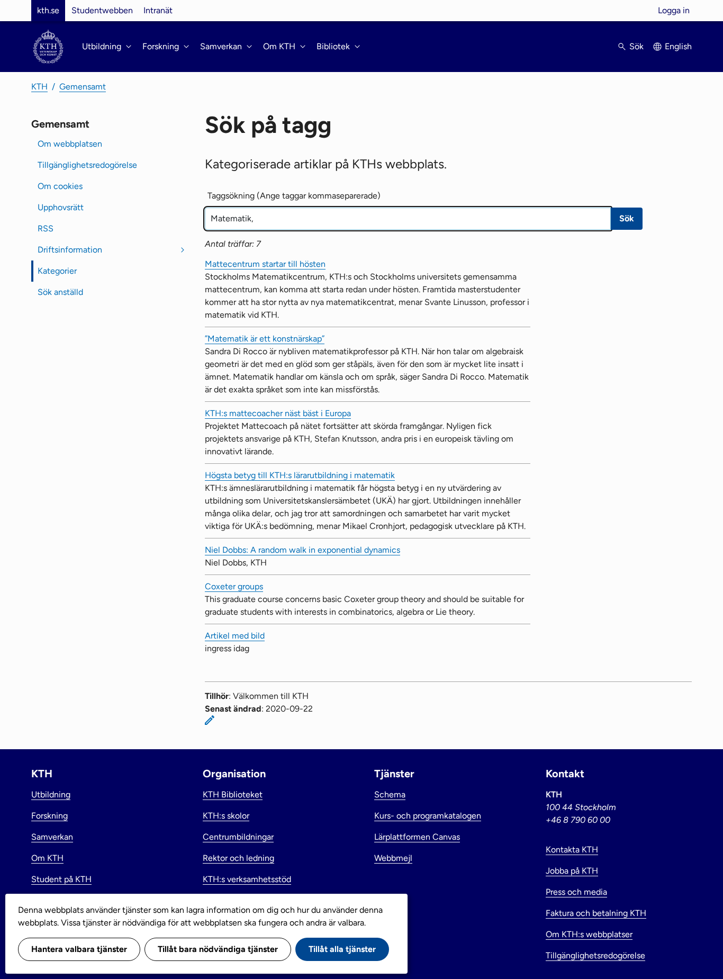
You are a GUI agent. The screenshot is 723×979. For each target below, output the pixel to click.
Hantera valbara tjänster (79, 949)
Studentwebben (102, 10)
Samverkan (52, 837)
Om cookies (60, 186)
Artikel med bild (235, 636)
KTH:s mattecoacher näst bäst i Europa (278, 413)
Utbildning (50, 794)
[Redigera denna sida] (209, 720)
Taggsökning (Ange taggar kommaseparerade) (294, 196)
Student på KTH (61, 879)
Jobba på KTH (572, 871)
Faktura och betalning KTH (596, 913)
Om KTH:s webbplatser (589, 934)
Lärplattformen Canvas (417, 837)
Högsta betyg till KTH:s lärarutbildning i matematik (300, 475)
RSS (45, 228)
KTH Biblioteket (233, 794)
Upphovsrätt (61, 207)
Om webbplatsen (70, 144)
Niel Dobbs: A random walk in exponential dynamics (302, 550)
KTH (39, 87)
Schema (389, 794)
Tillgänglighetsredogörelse (87, 165)
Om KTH (47, 858)
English (678, 46)
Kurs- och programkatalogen (427, 816)
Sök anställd (60, 292)
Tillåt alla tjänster (342, 949)
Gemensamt (82, 87)
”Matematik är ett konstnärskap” (264, 339)
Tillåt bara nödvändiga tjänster (218, 949)
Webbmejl (393, 858)
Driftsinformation (70, 250)
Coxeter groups (234, 586)
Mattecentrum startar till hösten (265, 264)
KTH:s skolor (226, 816)
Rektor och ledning (238, 858)
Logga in (674, 10)
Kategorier (57, 271)
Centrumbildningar (238, 837)
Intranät (158, 10)
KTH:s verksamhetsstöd (247, 879)
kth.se (48, 10)
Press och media (576, 892)
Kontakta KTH (572, 850)
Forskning (49, 816)
